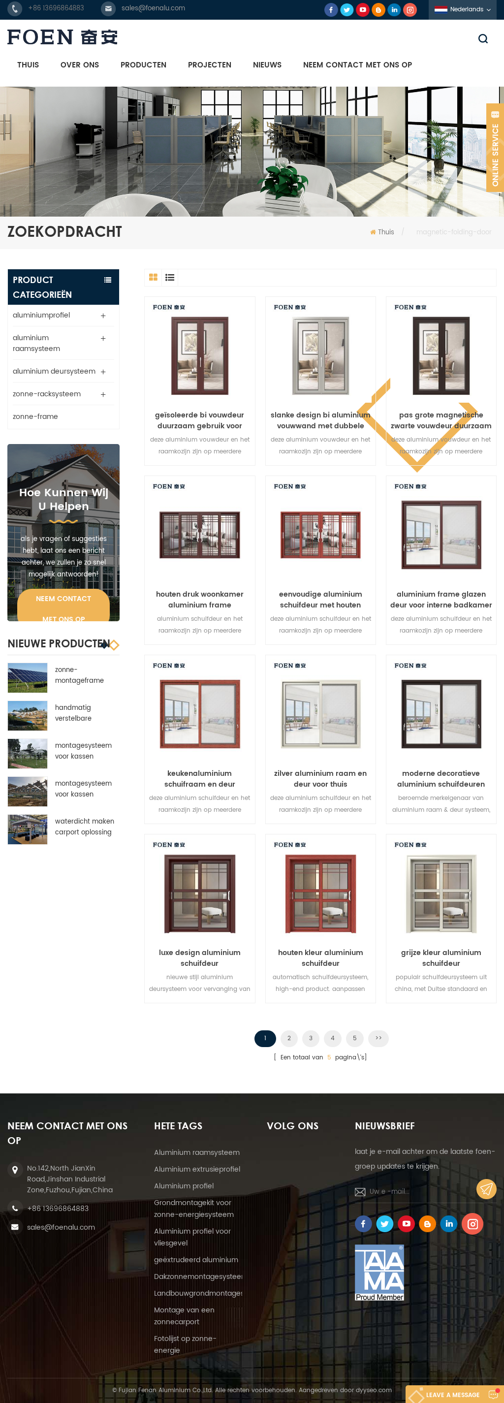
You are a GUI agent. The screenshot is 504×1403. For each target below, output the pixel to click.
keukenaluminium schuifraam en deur (199, 779)
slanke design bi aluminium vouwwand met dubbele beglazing (321, 421)
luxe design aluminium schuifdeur (200, 958)
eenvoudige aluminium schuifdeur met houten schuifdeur (320, 600)
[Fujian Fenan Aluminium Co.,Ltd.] (252, 37)
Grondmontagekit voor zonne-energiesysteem (194, 1208)
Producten (143, 65)
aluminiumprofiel (41, 315)
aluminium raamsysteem (36, 343)
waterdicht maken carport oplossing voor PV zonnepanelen (84, 827)
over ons (80, 65)
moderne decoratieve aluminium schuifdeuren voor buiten (441, 779)
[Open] (495, 147)
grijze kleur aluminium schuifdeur (441, 958)
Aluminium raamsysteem (197, 1152)
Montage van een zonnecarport (184, 1316)
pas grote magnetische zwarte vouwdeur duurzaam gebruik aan (441, 421)
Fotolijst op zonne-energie (185, 1344)
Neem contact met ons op (357, 65)
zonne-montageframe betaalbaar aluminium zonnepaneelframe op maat (85, 676)
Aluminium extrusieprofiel (197, 1169)
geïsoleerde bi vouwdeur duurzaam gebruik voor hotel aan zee (199, 421)
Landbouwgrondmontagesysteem (212, 1293)
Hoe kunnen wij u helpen (63, 500)
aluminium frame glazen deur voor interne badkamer (441, 600)
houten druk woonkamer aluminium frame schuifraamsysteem (200, 600)
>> (378, 1038)
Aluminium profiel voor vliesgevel (192, 1237)
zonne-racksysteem (47, 394)
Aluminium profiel (184, 1186)
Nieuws (267, 65)
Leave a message (453, 1395)
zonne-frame (35, 416)
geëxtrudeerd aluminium (196, 1260)
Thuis (28, 65)
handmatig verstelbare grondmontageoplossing (86, 714)
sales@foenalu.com (153, 8)
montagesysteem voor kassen (83, 751)
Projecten (209, 65)
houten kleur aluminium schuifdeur (320, 958)
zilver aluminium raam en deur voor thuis (320, 779)
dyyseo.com (374, 1390)
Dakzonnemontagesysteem (201, 1276)
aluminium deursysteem (54, 371)
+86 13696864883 (56, 8)
